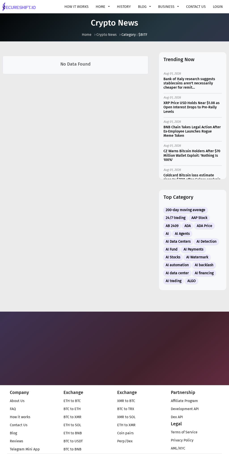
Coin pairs (125, 433)
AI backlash (204, 265)
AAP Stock (199, 218)
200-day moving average (185, 210)
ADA (187, 226)
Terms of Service (184, 432)
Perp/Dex (125, 441)
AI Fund (172, 249)
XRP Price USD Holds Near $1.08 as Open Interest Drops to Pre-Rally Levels (191, 107)
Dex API (177, 417)
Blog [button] (142, 6)
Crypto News (106, 34)
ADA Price (204, 226)
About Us (17, 401)
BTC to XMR (72, 417)
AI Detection (206, 241)
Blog (13, 433)
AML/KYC (178, 448)
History (124, 6)
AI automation (177, 265)
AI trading (173, 281)
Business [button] (166, 6)
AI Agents (182, 233)
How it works (76, 6)
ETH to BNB (73, 433)
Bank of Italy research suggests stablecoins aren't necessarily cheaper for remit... (189, 83)
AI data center (177, 273)
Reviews (16, 441)
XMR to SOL (126, 417)
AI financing (204, 273)
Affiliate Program (184, 401)
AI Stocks (173, 257)
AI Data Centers (178, 241)
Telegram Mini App (25, 449)
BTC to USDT (73, 441)
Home (86, 34)
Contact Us (196, 6)
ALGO (191, 281)
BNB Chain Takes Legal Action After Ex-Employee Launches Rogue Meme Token (192, 131)
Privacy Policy (182, 440)
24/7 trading (175, 218)
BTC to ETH (72, 409)
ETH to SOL (72, 425)
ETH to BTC (72, 401)
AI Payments (193, 249)
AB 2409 (172, 226)
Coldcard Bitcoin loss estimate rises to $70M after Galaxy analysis (192, 177)
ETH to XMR (126, 425)
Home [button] (101, 6)
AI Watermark (197, 257)
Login (218, 6)
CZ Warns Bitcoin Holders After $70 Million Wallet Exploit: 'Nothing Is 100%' (191, 155)
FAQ (13, 409)
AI (167, 233)
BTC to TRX (125, 409)
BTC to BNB (72, 449)
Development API (185, 409)
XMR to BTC (126, 401)
